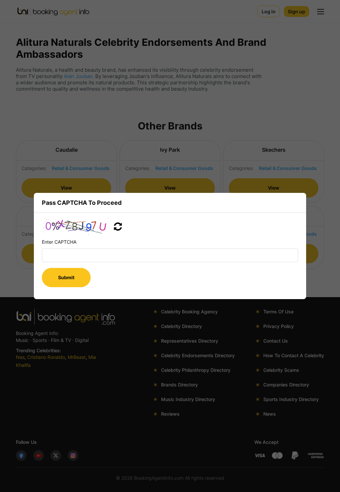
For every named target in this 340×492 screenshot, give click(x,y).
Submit (66, 277)
